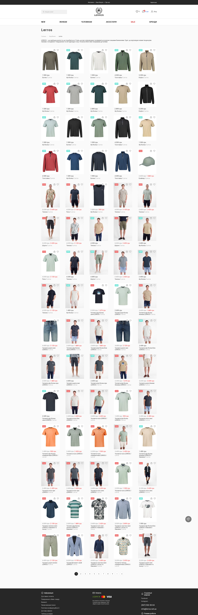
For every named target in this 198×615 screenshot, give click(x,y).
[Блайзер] (147, 161)
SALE (133, 22)
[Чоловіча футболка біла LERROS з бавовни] (147, 509)
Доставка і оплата (47, 596)
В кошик (50, 77)
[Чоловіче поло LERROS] (99, 401)
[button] (188, 519)
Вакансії (44, 602)
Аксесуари (111, 22)
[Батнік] (50, 60)
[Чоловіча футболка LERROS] (123, 296)
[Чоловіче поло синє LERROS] (147, 401)
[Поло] (74, 195)
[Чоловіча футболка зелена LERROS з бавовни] (74, 509)
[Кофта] (147, 60)
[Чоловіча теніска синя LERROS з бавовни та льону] (50, 509)
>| (121, 574)
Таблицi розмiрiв (47, 614)
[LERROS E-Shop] (99, 11)
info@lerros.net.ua (148, 609)
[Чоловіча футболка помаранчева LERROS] (50, 437)
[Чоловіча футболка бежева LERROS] (147, 296)
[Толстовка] (123, 60)
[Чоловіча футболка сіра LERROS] (50, 366)
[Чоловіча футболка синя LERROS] (99, 296)
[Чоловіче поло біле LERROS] (74, 401)
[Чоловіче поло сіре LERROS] (50, 474)
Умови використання (48, 605)
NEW (43, 22)
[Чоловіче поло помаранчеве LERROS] (99, 437)
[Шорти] (50, 228)
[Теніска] (50, 195)
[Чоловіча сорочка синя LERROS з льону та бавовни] (123, 509)
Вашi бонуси (99, 2)
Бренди (153, 22)
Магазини (91, 2)
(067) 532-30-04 (147, 605)
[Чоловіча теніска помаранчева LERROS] (123, 546)
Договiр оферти (46, 611)
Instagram (144, 601)
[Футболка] (74, 60)
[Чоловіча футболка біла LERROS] (99, 331)
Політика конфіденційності (50, 608)
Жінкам (63, 22)
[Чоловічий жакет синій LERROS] (74, 546)
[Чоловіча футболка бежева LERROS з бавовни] (147, 437)
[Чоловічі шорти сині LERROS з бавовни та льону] (147, 546)
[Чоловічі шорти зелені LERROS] (50, 546)
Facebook (144, 598)
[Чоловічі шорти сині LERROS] (50, 331)
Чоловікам (86, 22)
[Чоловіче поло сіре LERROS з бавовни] (99, 509)
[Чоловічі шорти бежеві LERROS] (147, 366)
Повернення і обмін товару (50, 599)
